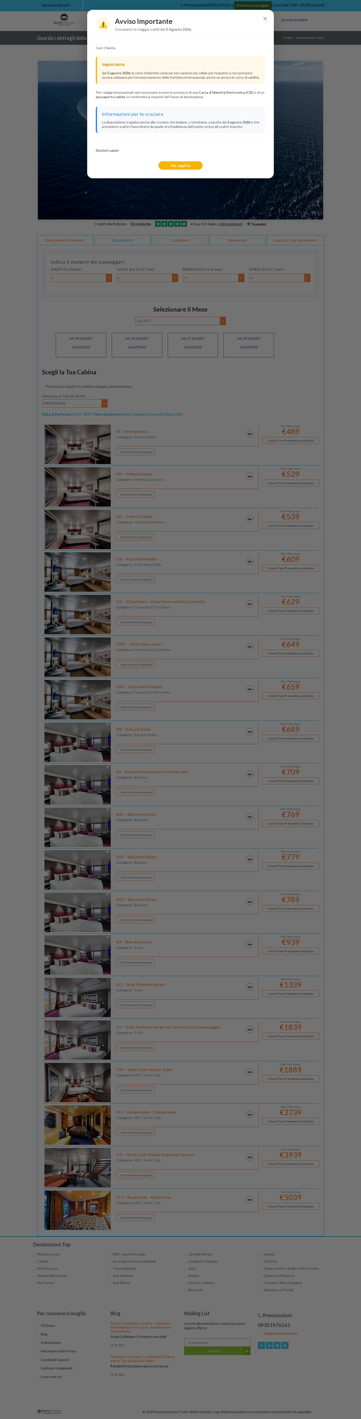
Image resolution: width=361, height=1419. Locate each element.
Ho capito (180, 165)
